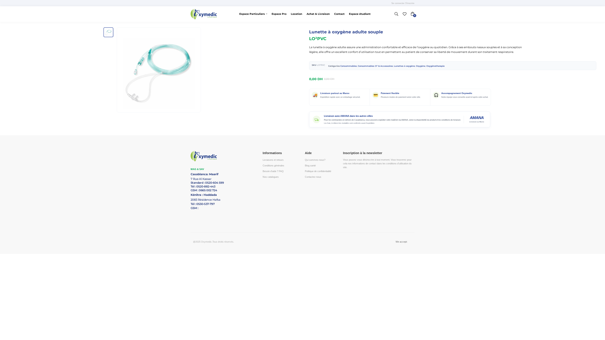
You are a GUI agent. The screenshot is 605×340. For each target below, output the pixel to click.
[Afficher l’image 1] (108, 32)
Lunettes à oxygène (404, 66)
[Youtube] (205, 211)
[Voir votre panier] (413, 14)
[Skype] (200, 211)
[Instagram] (209, 211)
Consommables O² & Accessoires (375, 66)
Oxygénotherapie (435, 66)
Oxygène (420, 66)
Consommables (348, 66)
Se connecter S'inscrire (402, 3)
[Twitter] (191, 211)
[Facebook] (195, 211)
